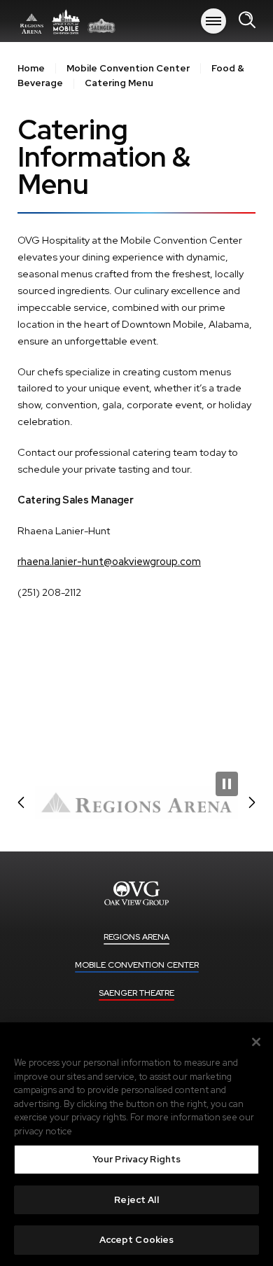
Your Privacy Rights (136, 1159)
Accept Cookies (136, 1240)
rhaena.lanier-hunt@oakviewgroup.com (109, 561)
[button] (21, 802)
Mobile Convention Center (128, 68)
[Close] (256, 1042)
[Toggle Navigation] (213, 21)
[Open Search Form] (247, 20)
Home (31, 68)
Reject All (136, 1200)
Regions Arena (66, 21)
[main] (136, 402)
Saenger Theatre (136, 993)
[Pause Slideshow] (227, 784)
